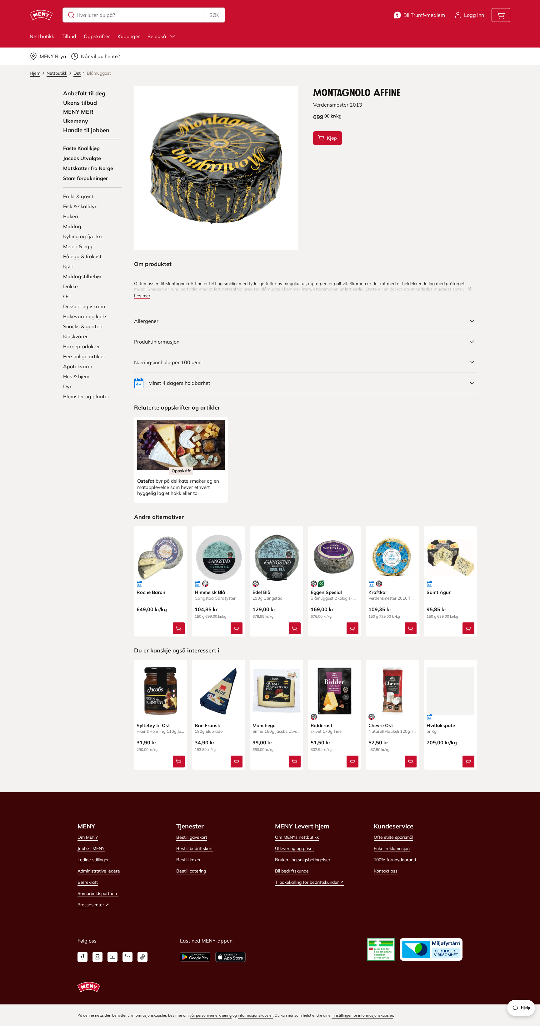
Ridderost (321, 725)
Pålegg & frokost (82, 256)
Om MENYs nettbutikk (297, 837)
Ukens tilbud (80, 102)
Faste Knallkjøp (81, 148)
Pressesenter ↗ (93, 905)
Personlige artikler (84, 356)
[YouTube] (113, 957)
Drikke (70, 286)
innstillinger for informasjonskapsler (362, 1015)
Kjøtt (68, 266)
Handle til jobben (86, 130)
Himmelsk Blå (210, 592)
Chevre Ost (380, 725)
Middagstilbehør (82, 276)
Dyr (67, 386)
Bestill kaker (188, 860)
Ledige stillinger (93, 860)
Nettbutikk (42, 36)
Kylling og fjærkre (83, 236)
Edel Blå (261, 592)
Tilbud (69, 36)
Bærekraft (88, 882)
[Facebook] (83, 957)
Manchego (264, 725)
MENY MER (78, 111)
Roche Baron (151, 592)
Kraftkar (377, 592)
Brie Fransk (207, 725)
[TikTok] (143, 957)
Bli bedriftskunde (292, 871)
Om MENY (88, 837)
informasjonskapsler (255, 1015)
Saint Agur (439, 592)
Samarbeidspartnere (98, 893)
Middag (72, 226)
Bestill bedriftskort (194, 848)
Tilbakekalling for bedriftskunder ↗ (309, 882)
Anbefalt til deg (84, 93)
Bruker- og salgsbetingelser (302, 860)
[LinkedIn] (127, 957)
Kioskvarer (75, 336)
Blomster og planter (86, 396)
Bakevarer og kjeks (85, 316)
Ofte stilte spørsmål (393, 837)
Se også (157, 36)
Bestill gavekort (191, 837)
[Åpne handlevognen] (501, 15)
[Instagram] (97, 957)
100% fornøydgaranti (395, 860)
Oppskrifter (97, 36)
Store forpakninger (85, 178)
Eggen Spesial (326, 592)
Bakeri (70, 216)
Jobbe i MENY (91, 848)
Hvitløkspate (441, 725)
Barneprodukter (81, 346)
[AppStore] (230, 957)
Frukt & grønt (78, 196)
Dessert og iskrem (84, 306)
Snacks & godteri (82, 326)
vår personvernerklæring (211, 1015)
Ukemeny (75, 121)
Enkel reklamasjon (392, 848)
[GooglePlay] (195, 957)
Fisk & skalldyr (80, 206)
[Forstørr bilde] (216, 168)
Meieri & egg (77, 246)
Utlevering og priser (294, 848)
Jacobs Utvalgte (82, 158)
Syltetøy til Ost (153, 725)
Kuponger (129, 36)
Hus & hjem (76, 376)
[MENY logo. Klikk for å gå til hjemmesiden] (41, 15)
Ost (67, 296)
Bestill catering (191, 871)
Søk (214, 15)
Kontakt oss (386, 871)
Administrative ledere (99, 871)
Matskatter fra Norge (88, 168)
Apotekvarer (77, 366)
